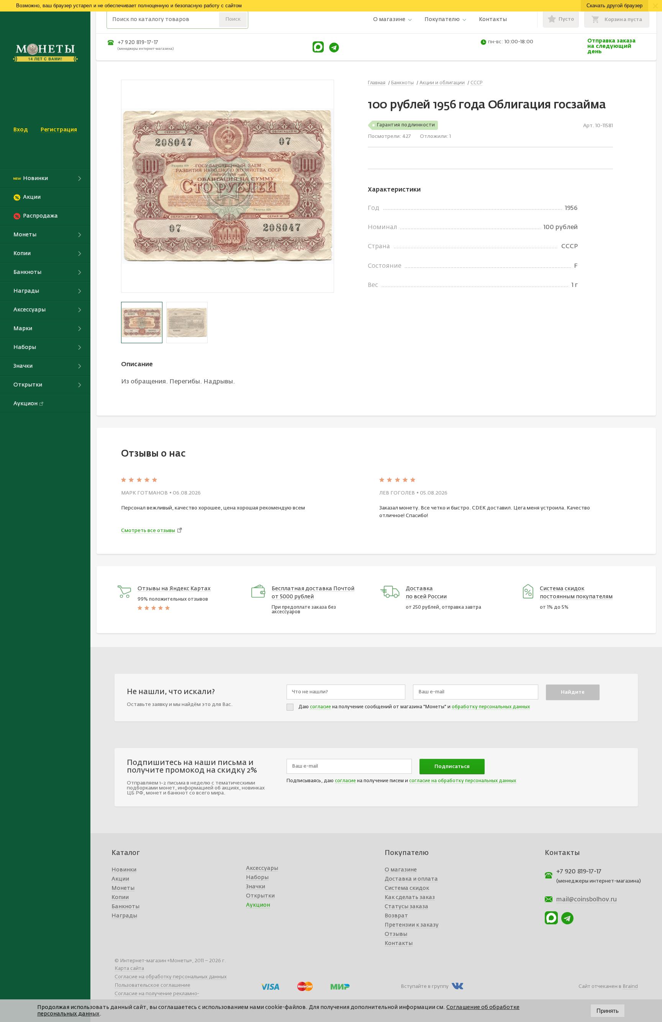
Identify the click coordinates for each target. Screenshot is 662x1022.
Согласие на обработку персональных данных (171, 977)
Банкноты (125, 906)
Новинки (123, 870)
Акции (120, 879)
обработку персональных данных (491, 707)
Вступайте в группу (425, 986)
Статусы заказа (406, 906)
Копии (120, 897)
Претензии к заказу (412, 925)
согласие (320, 707)
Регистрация (59, 130)
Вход (20, 130)
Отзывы (396, 934)
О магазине (389, 19)
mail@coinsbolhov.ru (586, 900)
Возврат (396, 916)
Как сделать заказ (410, 897)
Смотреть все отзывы (148, 530)
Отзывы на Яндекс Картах (174, 588)
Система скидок (407, 888)
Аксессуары (262, 868)
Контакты (493, 19)
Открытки (260, 896)
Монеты (122, 888)
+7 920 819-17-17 (138, 42)
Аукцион (258, 905)
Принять (607, 1010)
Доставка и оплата (411, 879)
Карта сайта (129, 968)
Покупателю (442, 19)
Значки (255, 886)
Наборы (257, 877)
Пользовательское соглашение (152, 985)
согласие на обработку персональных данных (462, 781)
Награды (124, 916)
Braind (630, 986)
